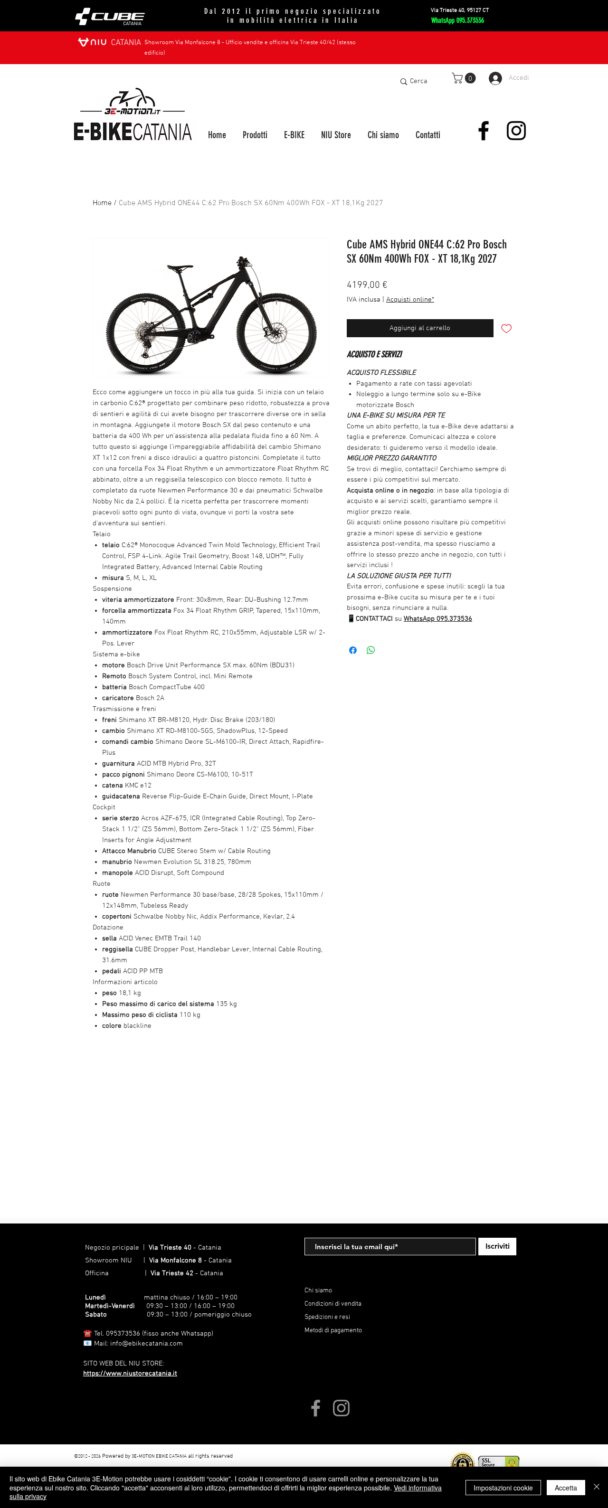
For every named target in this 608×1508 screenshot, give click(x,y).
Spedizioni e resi (327, 1317)
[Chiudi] (596, 1487)
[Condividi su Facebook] (353, 650)
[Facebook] (483, 130)
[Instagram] (516, 130)
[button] (465, 78)
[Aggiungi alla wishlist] (506, 328)
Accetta (566, 1487)
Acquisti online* (410, 299)
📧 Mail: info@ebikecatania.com (133, 1343)
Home (102, 203)
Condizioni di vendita (332, 1304)
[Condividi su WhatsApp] (371, 650)
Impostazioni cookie (503, 1487)
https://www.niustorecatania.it (130, 1373)
